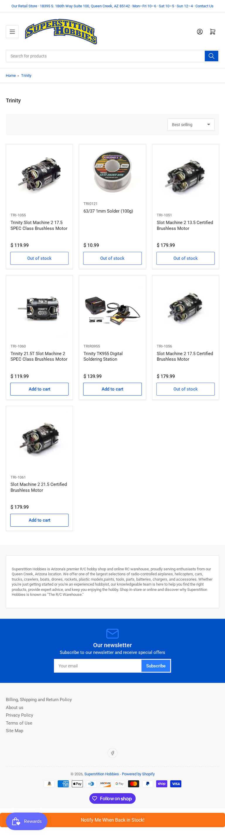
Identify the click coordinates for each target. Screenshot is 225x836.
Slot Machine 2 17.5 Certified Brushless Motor (185, 356)
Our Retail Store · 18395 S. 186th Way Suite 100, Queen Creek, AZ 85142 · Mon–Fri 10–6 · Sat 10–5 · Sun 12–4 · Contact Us (112, 6)
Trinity (26, 75)
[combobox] (112, 56)
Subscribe (156, 666)
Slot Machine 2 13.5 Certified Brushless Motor (185, 225)
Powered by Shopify (138, 774)
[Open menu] (12, 31)
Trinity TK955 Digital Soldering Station (103, 356)
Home (11, 75)
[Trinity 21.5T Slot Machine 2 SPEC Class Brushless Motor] (39, 309)
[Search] (211, 56)
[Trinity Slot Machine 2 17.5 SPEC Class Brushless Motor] (39, 177)
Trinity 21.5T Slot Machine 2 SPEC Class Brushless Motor (39, 356)
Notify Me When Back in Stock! (112, 820)
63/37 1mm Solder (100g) (108, 211)
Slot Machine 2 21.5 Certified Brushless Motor (39, 487)
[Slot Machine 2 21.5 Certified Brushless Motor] (39, 439)
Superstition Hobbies (101, 774)
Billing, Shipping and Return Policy (39, 699)
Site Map (14, 730)
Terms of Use (19, 723)
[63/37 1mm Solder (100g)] (112, 172)
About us (14, 707)
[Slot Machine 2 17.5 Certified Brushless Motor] (185, 309)
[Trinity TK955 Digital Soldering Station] (112, 309)
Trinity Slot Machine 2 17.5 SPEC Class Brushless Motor (39, 225)
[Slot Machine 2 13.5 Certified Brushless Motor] (185, 177)
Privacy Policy (19, 715)
